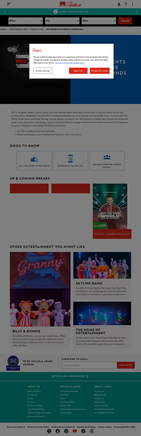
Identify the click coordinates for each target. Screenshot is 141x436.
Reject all (78, 70)
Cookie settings (43, 70)
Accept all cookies (99, 70)
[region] (71, 61)
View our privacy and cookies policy (70, 62)
